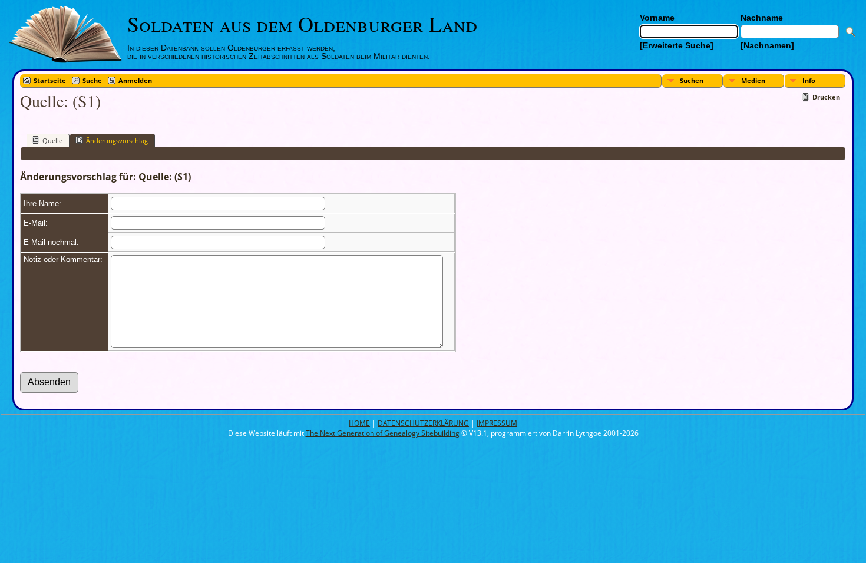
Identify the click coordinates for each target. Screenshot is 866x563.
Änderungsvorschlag (117, 140)
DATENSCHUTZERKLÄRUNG (423, 423)
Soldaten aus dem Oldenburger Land (302, 23)
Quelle (52, 140)
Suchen (691, 80)
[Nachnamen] (767, 45)
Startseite (50, 80)
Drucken (826, 96)
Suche (92, 80)
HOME (359, 423)
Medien (753, 80)
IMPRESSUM (497, 423)
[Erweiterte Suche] (676, 45)
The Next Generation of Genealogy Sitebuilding (383, 433)
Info (808, 80)
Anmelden (135, 80)
